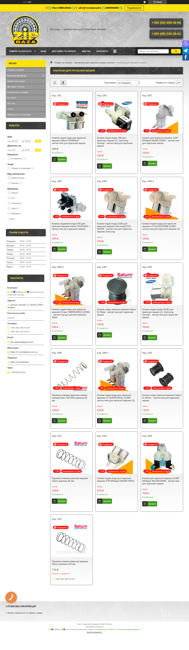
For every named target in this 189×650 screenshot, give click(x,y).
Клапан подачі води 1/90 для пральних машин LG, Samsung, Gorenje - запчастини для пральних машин (115, 142)
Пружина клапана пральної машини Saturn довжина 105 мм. (70, 562)
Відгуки (86, 51)
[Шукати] (176, 51)
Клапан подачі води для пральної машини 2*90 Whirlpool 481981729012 (115, 479)
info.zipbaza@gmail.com (21, 342)
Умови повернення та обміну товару (25, 613)
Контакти (102, 51)
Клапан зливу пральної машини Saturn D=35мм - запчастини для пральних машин (116, 312)
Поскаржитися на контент (105, 629)
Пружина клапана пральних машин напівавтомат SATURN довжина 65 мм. (69, 398)
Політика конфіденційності (129, 629)
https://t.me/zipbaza (19, 362)
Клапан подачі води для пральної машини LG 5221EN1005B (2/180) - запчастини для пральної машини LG (161, 226)
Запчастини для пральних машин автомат (94, 62)
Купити (61, 159)
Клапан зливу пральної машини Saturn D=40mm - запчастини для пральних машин (161, 398)
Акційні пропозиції (16, 81)
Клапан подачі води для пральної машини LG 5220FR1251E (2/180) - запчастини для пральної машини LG (116, 398)
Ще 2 (12, 219)
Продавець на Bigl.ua (95, 627)
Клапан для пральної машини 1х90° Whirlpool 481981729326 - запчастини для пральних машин (160, 140)
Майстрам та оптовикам (19, 114)
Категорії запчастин (16, 75)
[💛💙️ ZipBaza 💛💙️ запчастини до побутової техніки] (25, 29)
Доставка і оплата (16, 86)
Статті (10, 109)
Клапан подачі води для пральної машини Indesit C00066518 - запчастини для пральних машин (69, 140)
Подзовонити (134, 8)
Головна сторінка (15, 70)
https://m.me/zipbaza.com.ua (24, 352)
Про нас (11, 103)
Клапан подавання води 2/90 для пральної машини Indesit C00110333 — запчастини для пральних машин (71, 226)
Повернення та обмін (17, 92)
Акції (43, 51)
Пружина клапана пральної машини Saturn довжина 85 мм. (70, 479)
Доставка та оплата (64, 51)
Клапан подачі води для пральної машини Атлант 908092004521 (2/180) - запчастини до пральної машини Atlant (71, 313)
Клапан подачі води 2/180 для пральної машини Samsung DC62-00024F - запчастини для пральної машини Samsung (114, 227)
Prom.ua (108, 624)
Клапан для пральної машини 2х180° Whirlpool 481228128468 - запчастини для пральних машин (161, 481)
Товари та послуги (20, 51)
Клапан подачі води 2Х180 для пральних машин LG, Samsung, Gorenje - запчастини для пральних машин (160, 313)
